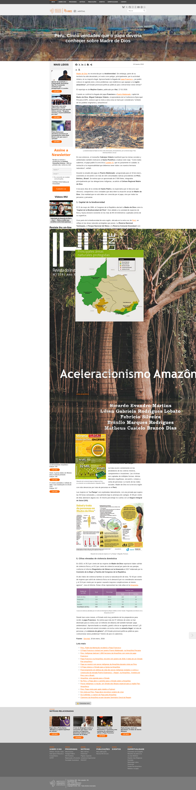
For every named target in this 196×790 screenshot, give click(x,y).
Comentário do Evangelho (135, 751)
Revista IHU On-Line (102, 753)
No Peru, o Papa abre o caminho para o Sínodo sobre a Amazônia (105, 681)
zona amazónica (82, 394)
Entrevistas (84, 753)
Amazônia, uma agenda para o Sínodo (94, 678)
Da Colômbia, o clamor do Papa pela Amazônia (98, 695)
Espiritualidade (113, 1)
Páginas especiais (86, 756)
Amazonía (134, 585)
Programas (73, 1)
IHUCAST (84, 760)
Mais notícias (85, 751)
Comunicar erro (83, 703)
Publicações (92, 1)
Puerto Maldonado (124, 94)
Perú (134, 220)
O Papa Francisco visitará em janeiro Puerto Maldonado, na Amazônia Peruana (110, 650)
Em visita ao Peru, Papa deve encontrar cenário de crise (102, 692)
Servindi (87, 639)
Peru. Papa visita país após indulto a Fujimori (97, 689)
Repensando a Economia (72, 758)
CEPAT (52, 758)
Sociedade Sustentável (72, 760)
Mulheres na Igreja (133, 768)
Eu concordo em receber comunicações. (62, 178)
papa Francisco (127, 79)
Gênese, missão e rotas (57, 751)
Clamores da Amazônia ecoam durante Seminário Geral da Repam (105, 697)
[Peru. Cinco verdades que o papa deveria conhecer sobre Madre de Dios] (91, 65)
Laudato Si (109, 163)
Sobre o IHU (62, 1)
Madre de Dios (81, 74)
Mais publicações (101, 751)
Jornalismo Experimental (88, 758)
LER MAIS (57, 91)
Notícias (82, 1)
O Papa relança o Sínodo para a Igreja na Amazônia (100, 667)
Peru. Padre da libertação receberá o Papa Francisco (100, 648)
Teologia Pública (70, 753)
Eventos (102, 1)
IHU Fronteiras (69, 756)
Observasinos (69, 751)
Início (53, 1)
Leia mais (54, 469)
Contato (123, 1)
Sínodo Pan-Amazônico (135, 766)
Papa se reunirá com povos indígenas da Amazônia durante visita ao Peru (108, 664)
